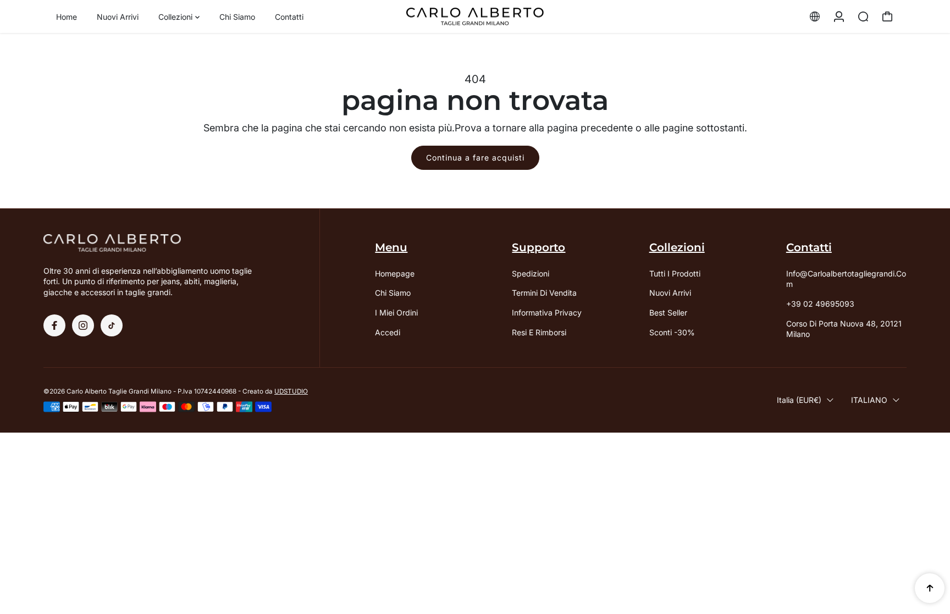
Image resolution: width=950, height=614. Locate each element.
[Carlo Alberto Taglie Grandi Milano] (475, 17)
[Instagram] (83, 325)
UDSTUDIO (291, 391)
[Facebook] (54, 325)
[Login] (839, 16)
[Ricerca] (863, 16)
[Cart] (887, 16)
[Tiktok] (112, 325)
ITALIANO (869, 400)
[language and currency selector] (815, 16)
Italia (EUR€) (799, 400)
